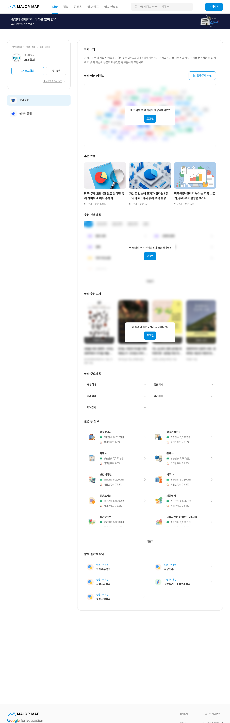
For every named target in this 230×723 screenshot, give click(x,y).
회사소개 (184, 714)
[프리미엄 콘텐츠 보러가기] (115, 21)
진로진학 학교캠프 (211, 714)
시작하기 (214, 6)
